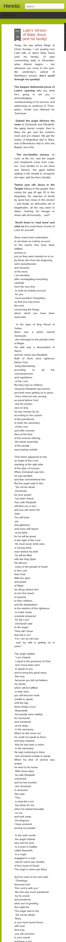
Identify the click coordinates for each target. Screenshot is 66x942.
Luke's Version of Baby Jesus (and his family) (34, 34)
